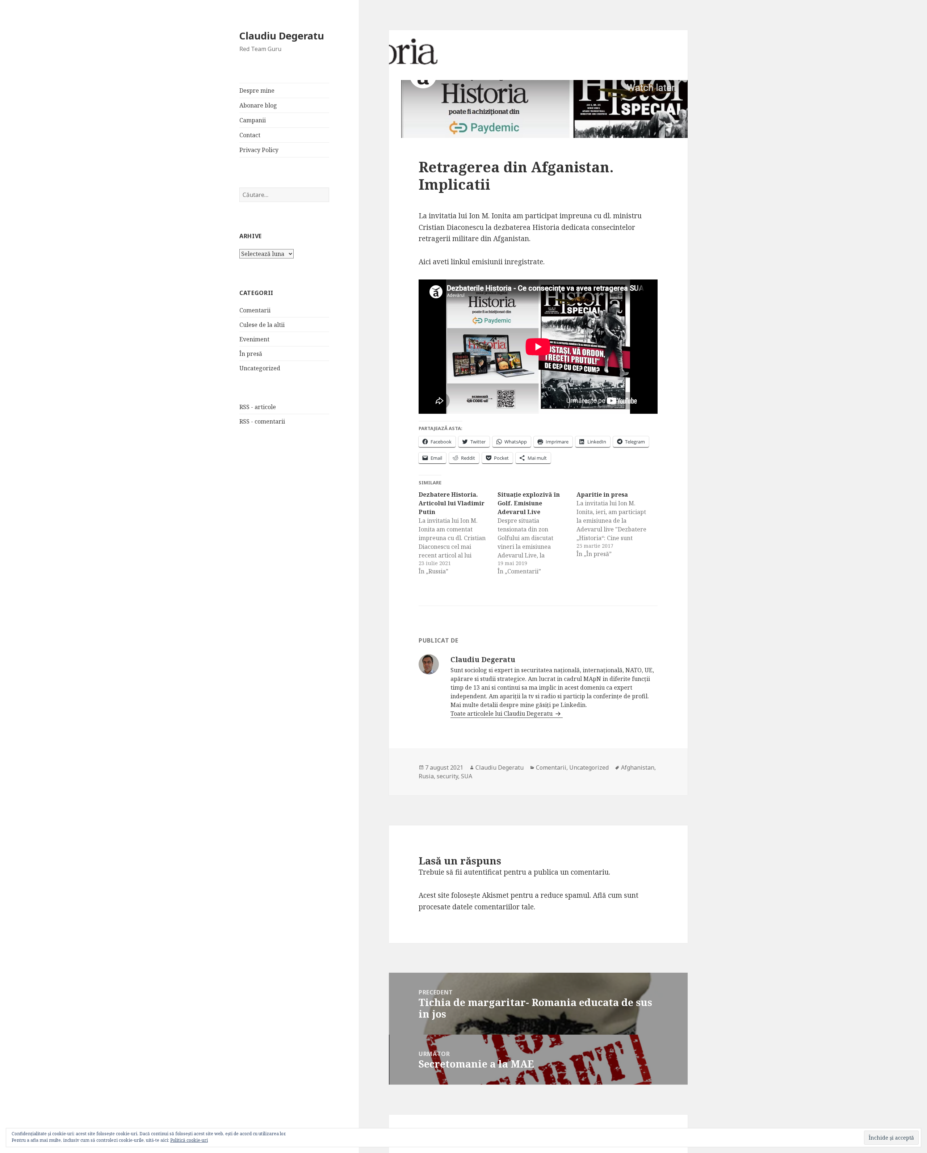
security (447, 776)
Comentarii (254, 310)
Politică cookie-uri (189, 1140)
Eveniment (254, 339)
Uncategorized (259, 368)
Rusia (426, 776)
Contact (249, 135)
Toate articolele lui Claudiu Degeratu (502, 714)
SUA (466, 776)
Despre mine (256, 90)
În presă (250, 354)
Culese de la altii (262, 325)
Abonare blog (258, 105)
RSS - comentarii (262, 421)
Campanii (252, 120)
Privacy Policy (258, 150)
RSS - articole (257, 407)
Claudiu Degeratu (281, 35)
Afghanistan (637, 767)
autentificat (483, 872)
